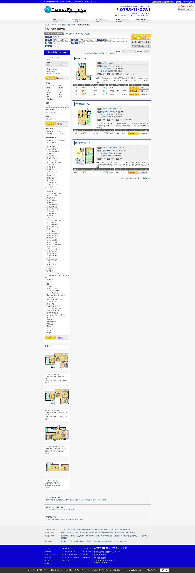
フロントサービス (54, 308)
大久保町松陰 (103, 533)
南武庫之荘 (94, 533)
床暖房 (50, 269)
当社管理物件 (67, 548)
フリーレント (52, 185)
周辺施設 (85, 554)
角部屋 (50, 333)
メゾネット (51, 213)
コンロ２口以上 (53, 240)
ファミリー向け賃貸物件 (71, 557)
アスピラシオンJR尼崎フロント (55, 446)
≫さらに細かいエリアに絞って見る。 (78, 34)
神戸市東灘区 (50, 500)
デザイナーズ (52, 160)
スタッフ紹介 (87, 551)
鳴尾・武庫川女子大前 (88, 541)
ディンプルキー (53, 302)
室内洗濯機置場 (53, 207)
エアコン (51, 267)
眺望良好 (51, 180)
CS (49, 282)
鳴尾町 (111, 533)
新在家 (110, 71)
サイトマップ (49, 560)
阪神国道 (109, 541)
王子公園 (114, 151)
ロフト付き (51, 211)
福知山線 (109, 536)
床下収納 (51, 271)
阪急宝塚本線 (132, 536)
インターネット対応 (54, 291)
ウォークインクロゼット (56, 273)
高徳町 (115, 109)
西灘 (109, 155)
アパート (50, 57)
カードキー (51, 187)
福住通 (115, 148)
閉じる (164, 570)
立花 (125, 541)
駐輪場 (50, 229)
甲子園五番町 (84, 533)
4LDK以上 (50, 99)
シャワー (51, 262)
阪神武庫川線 (100, 536)
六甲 (112, 68)
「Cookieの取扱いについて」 (135, 570)
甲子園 (70, 541)
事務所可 (51, 167)
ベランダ (51, 216)
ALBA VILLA (80, 58)
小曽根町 (118, 533)
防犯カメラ (51, 304)
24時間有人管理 (53, 306)
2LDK (49, 92)
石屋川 (110, 116)
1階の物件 (51, 322)
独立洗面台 (51, 264)
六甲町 (115, 63)
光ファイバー (52, 288)
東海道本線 (104, 66)
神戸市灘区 (109, 63)
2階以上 (50, 319)
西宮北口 (77, 541)
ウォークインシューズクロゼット (57, 276)
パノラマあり (51, 142)
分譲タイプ (51, 176)
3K (60, 92)
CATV (50, 286)
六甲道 (112, 66)
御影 (112, 114)
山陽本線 (64, 538)
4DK (60, 97)
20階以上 (51, 326)
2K (48, 90)
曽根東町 (125, 533)
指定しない (51, 131)
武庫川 (116, 541)
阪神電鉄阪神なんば (120, 536)
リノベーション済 (54, 162)
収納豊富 (51, 279)
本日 (60, 131)
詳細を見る (133, 87)
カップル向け (52, 200)
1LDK (61, 88)
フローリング (52, 209)
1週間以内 (62, 133)
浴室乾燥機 (51, 253)
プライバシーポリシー (52, 554)
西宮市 (88, 500)
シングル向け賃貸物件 (70, 554)
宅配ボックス (52, 297)
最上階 (50, 328)
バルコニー (51, 218)
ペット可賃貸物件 (69, 551)
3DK (48, 94)
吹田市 (111, 529)
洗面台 (50, 258)
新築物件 (66, 560)
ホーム (47, 548)
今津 (103, 541)
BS (49, 284)
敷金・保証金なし (53, 69)
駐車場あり (51, 317)
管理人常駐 (51, 178)
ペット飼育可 (52, 149)
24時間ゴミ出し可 (54, 310)
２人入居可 (51, 169)
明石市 (83, 500)
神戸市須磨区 (60, 500)
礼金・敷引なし (52, 71)
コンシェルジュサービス (56, 315)
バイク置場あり (53, 231)
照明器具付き (52, 227)
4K (48, 97)
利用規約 (48, 557)
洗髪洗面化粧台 (53, 260)
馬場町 (63, 533)
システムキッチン (54, 244)
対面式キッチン (53, 247)
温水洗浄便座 (52, 255)
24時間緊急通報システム (56, 299)
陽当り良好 (51, 156)
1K (60, 86)
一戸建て (50, 59)
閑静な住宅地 (52, 158)
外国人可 (51, 191)
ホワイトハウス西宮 (52, 481)
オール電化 (51, 222)
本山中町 (133, 533)
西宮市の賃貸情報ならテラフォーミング (110, 548)
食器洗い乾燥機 (53, 242)
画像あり (50, 140)
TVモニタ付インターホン (56, 295)
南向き (50, 330)
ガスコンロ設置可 (54, 193)
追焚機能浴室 (52, 251)
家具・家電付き (53, 233)
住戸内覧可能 (52, 313)
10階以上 (51, 324)
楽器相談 (51, 153)
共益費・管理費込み (53, 73)
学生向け (51, 198)
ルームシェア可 (53, 196)
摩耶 (111, 153)
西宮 (99, 541)
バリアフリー (52, 171)
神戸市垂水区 (70, 500)
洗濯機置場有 (52, 235)
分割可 (50, 173)
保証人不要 (51, 165)
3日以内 (49, 133)
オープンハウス (53, 189)
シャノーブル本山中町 (53, 374)
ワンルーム (50, 86)
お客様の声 (86, 557)
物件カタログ (49, 563)
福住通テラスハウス (82, 143)
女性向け (51, 202)
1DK (48, 88)
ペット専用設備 (53, 151)
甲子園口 (70, 533)
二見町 (76, 533)
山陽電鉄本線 (143, 536)
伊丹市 (98, 500)
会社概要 (48, 551)
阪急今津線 (80, 536)
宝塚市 (104, 500)
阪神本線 (104, 71)
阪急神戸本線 (105, 68)
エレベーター (52, 224)
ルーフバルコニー (54, 220)
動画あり (62, 140)
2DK (60, 90)
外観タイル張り (53, 238)
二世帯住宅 (51, 182)
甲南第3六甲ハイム (82, 104)
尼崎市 (77, 500)
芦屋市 (93, 500)
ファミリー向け (53, 204)
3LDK (61, 94)
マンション (59, 57)
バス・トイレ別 (53, 249)
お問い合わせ (87, 548)
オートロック (52, 293)
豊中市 (75, 529)
